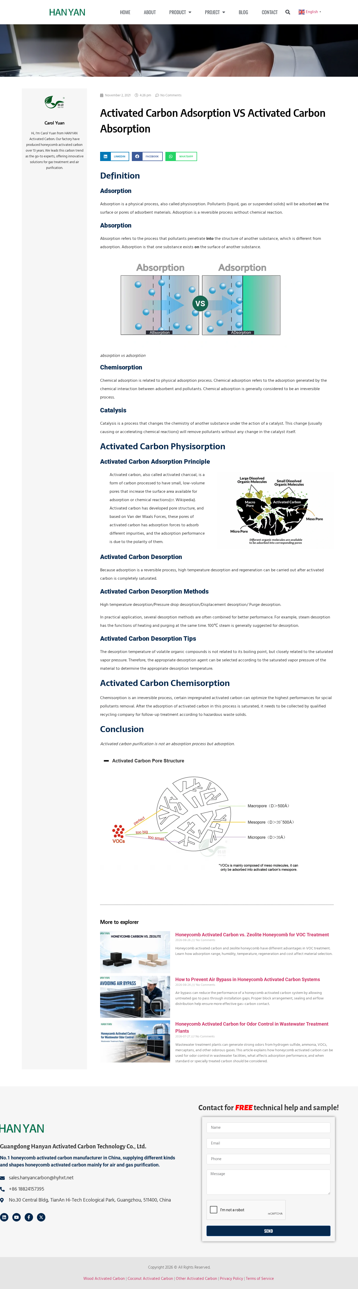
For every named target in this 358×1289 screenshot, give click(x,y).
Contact (270, 12)
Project (212, 12)
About (150, 12)
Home (125, 12)
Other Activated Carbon (196, 1278)
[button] (288, 12)
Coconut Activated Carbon (150, 1278)
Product (177, 12)
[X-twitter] (41, 1217)
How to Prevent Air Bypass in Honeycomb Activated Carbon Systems (247, 979)
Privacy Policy (231, 1278)
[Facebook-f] (29, 1217)
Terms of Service (260, 1278)
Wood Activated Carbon (104, 1278)
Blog (243, 12)
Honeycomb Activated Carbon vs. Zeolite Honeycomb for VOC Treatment (252, 934)
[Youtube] (16, 1217)
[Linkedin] (4, 1217)
